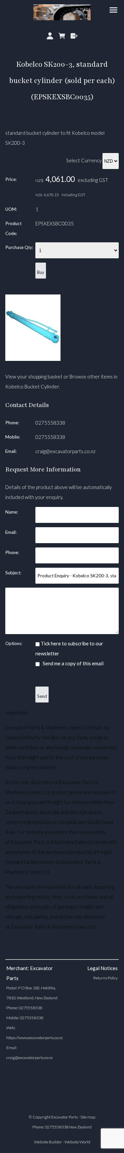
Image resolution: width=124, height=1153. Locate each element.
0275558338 (50, 423)
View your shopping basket (33, 376)
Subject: (13, 572)
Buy (40, 272)
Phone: (12, 422)
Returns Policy (105, 977)
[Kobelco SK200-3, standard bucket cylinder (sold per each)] (33, 359)
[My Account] (50, 36)
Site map (87, 1116)
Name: (11, 512)
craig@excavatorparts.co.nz (65, 451)
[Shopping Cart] (62, 36)
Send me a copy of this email (72, 663)
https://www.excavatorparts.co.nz (34, 1037)
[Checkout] (74, 36)
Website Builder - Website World (62, 1141)
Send (42, 696)
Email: (11, 451)
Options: (13, 643)
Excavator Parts (64, 1116)
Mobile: (12, 437)
